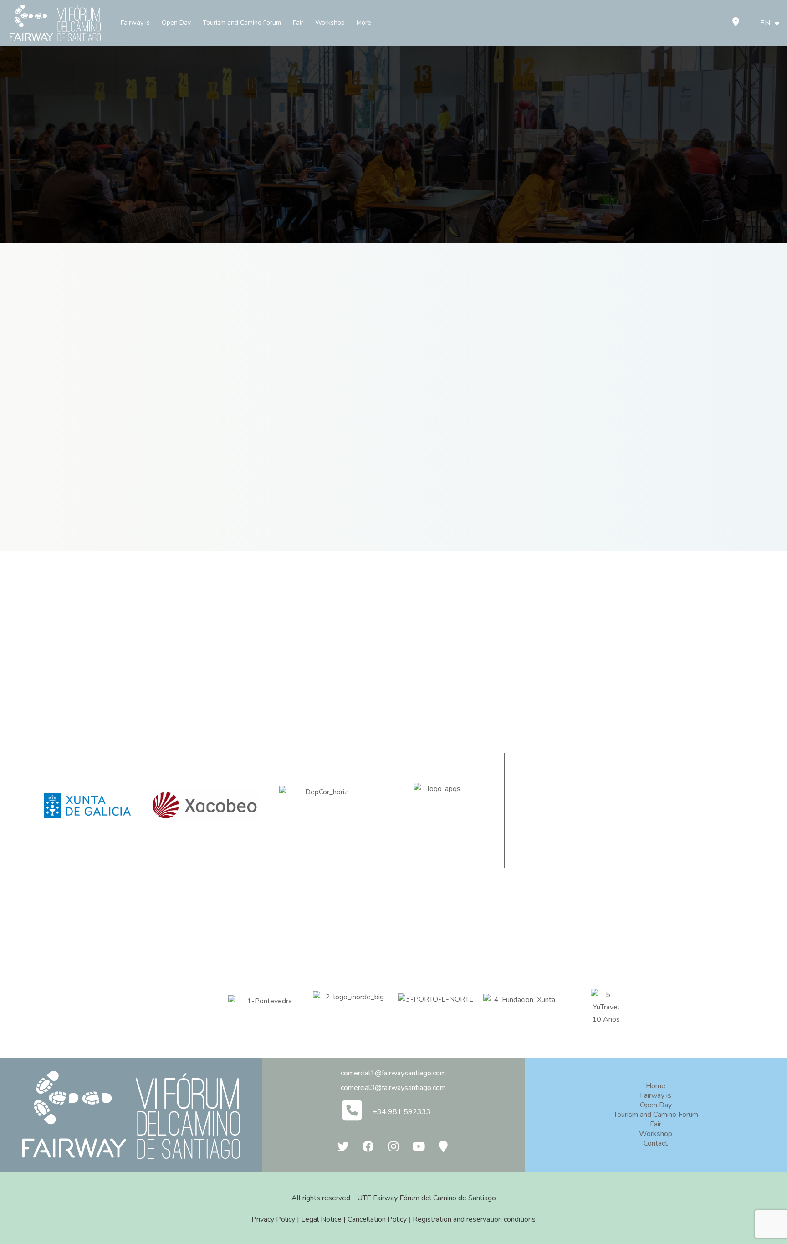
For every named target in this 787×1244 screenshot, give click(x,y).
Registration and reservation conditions (474, 1219)
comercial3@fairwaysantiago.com (393, 1088)
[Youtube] (418, 1146)
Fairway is (135, 22)
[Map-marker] (443, 1146)
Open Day (176, 22)
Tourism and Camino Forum (242, 22)
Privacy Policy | (276, 1219)
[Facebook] (368, 1146)
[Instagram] (393, 1146)
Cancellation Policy (377, 1219)
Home (655, 1086)
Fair (298, 22)
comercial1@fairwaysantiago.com (393, 1073)
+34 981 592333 (402, 1112)
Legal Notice (321, 1219)
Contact (656, 1143)
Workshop (330, 22)
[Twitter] (343, 1146)
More (364, 22)
